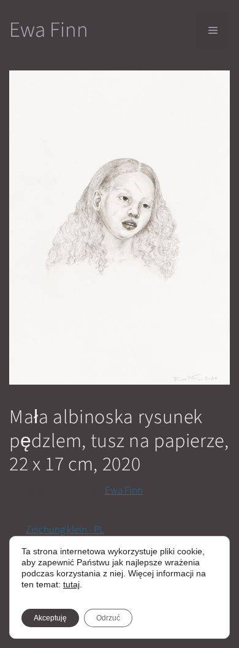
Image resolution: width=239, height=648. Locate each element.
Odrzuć (108, 618)
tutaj (71, 584)
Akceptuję (50, 618)
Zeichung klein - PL (65, 529)
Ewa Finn (48, 30)
